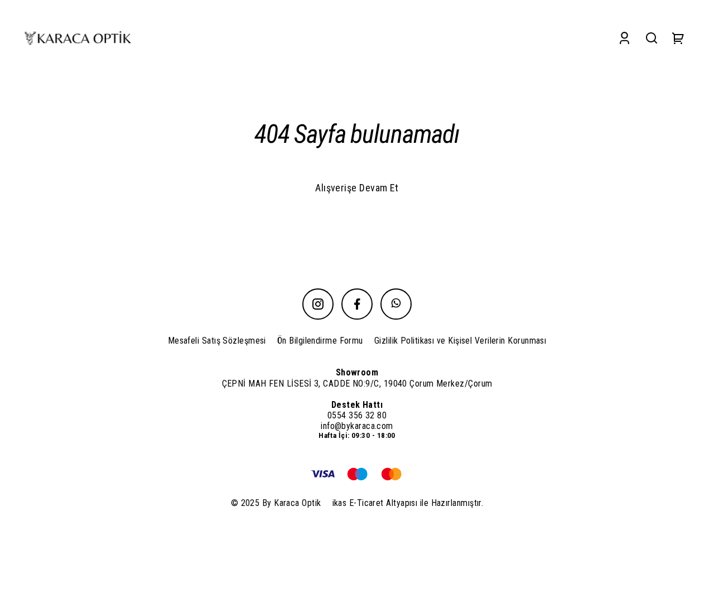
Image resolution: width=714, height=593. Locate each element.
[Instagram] (318, 304)
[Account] (624, 38)
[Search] (651, 38)
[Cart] (678, 38)
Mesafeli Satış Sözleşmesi (217, 340)
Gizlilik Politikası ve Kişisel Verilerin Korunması (460, 340)
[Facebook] (357, 304)
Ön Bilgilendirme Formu (320, 340)
